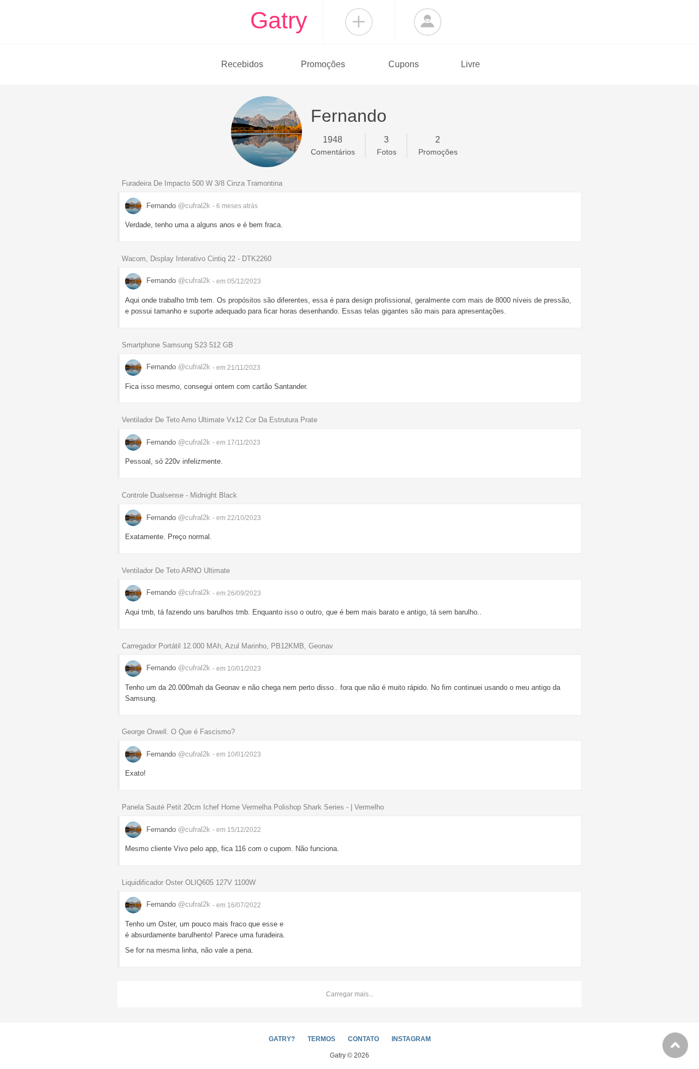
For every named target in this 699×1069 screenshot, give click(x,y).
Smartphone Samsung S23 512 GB (177, 345)
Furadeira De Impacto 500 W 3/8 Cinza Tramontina (202, 183)
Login (427, 21)
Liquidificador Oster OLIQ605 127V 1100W (189, 882)
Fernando (177, 206)
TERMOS (321, 1039)
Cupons (403, 64)
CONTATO (363, 1039)
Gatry (278, 20)
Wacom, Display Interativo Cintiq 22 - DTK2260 (196, 259)
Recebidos (242, 64)
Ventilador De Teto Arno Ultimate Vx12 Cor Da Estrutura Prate (219, 420)
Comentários (333, 145)
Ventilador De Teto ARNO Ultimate (176, 570)
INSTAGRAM (411, 1039)
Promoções (323, 64)
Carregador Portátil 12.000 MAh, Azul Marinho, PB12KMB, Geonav (227, 646)
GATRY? (282, 1039)
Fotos (386, 145)
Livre (470, 64)
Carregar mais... (350, 994)
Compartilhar (358, 21)
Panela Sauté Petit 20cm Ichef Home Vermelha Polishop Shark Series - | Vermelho (253, 807)
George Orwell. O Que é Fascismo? (178, 732)
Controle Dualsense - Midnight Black (179, 495)
